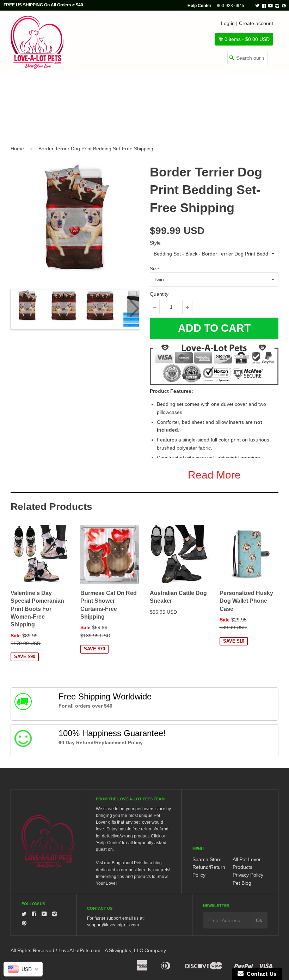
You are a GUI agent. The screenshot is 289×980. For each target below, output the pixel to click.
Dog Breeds (31, 88)
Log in (228, 23)
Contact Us (260, 974)
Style (155, 243)
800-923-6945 (230, 5)
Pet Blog (242, 883)
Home (17, 148)
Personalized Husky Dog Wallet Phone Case (246, 601)
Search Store (207, 859)
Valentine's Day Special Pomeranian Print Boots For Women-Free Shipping (37, 609)
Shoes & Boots (239, 88)
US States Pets (182, 88)
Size (154, 268)
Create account (256, 23)
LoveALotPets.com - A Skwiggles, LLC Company (112, 950)
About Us (68, 118)
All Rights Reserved (32, 950)
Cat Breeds (80, 88)
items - (247, 39)
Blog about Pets (127, 862)
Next (133, 308)
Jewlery (26, 118)
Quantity (159, 294)
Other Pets (129, 88)
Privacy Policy (248, 875)
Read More (214, 475)
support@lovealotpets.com (113, 924)
